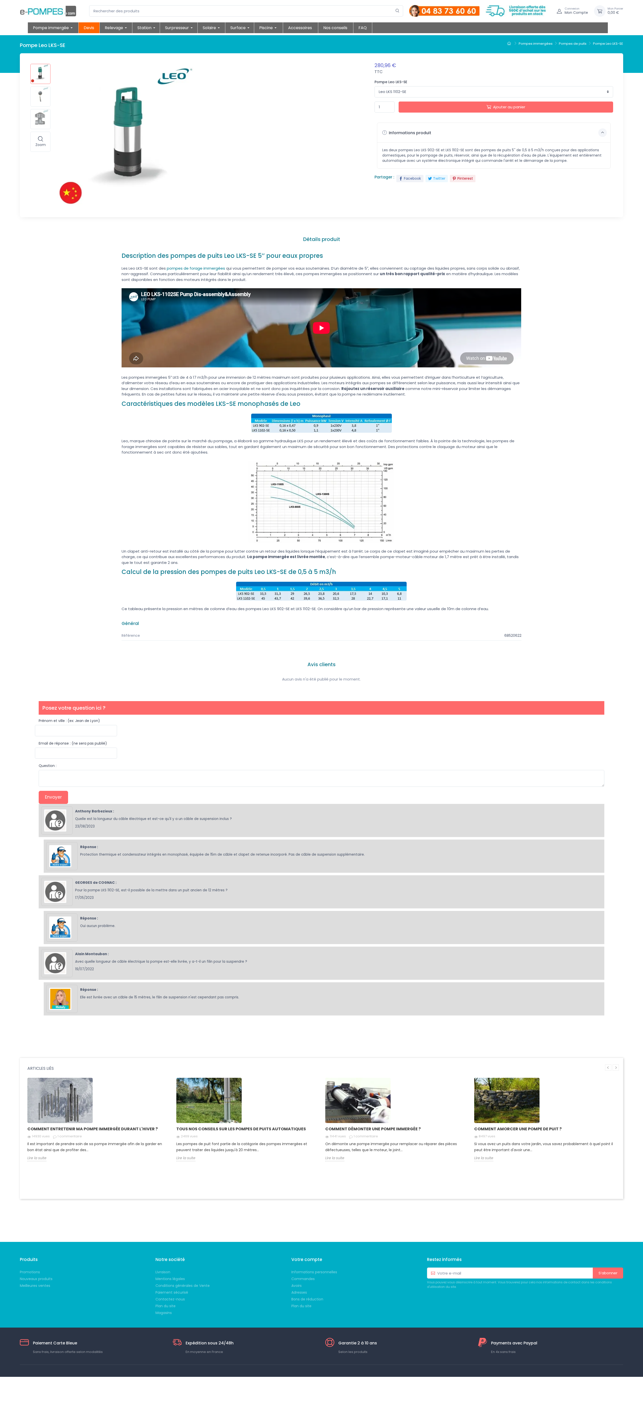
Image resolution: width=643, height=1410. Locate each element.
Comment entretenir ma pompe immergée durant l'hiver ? (92, 1129)
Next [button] (616, 1067)
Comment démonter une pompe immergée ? (373, 1129)
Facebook (412, 178)
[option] (98, 1123)
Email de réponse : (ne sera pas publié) (73, 743)
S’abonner (608, 1273)
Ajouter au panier (509, 107)
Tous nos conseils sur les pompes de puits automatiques (241, 1129)
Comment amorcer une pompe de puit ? (518, 1129)
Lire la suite (36, 1157)
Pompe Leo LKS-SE (390, 81)
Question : (48, 765)
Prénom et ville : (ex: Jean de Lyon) (69, 720)
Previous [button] (608, 1067)
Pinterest (465, 178)
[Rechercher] (397, 11)
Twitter (439, 178)
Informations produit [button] (409, 133)
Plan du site (301, 1305)
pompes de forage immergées (196, 268)
